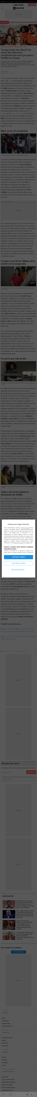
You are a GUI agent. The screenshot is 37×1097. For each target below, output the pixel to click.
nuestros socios (25, 527)
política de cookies (18, 543)
